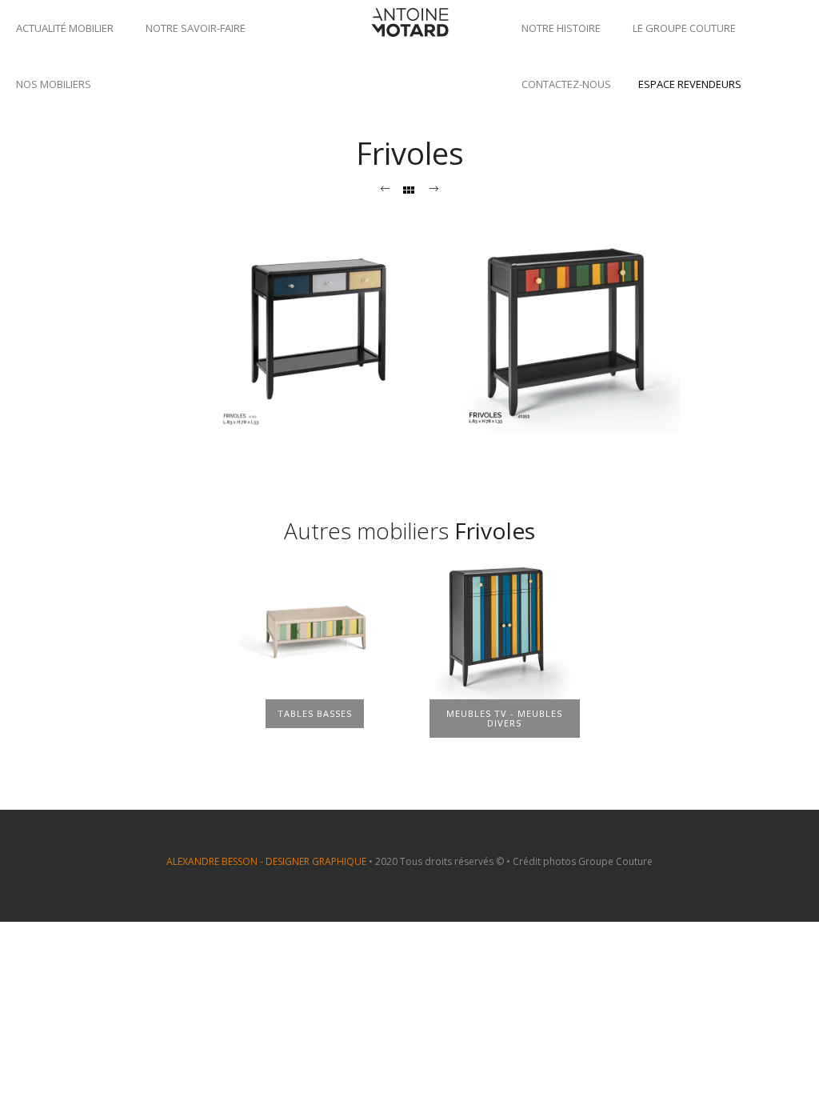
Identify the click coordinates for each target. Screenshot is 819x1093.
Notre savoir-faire (196, 28)
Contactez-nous (566, 84)
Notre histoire (561, 28)
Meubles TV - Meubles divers (504, 718)
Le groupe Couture (684, 28)
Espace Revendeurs (689, 84)
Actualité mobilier (65, 28)
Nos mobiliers (53, 84)
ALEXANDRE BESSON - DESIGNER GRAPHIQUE (266, 861)
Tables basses (315, 713)
